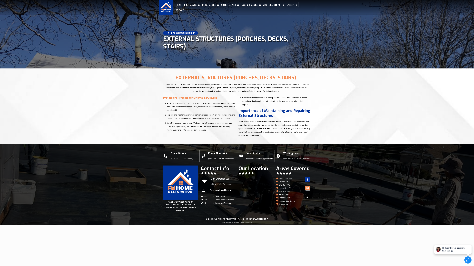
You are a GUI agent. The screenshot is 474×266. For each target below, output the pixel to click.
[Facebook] (307, 181)
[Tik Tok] (307, 198)
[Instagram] (307, 190)
